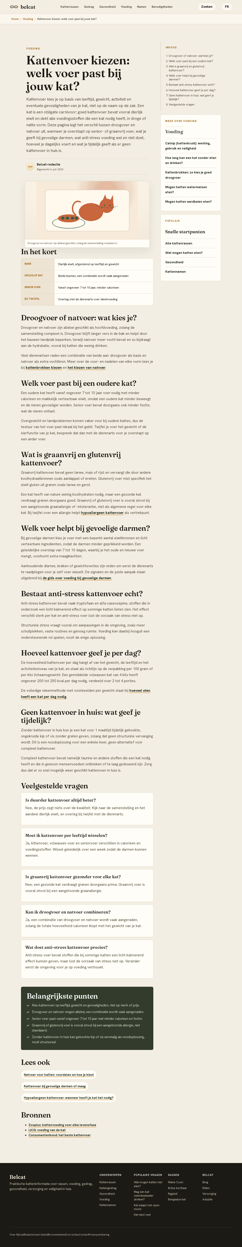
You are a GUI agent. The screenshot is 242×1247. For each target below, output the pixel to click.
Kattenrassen (69, 7)
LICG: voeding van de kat (47, 1130)
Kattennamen (175, 272)
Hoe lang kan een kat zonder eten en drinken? (190, 160)
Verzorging (209, 1194)
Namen (141, 7)
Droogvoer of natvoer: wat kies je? (191, 56)
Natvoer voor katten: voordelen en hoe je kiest (59, 1075)
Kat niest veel (142, 1215)
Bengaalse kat (177, 1199)
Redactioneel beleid (36, 1234)
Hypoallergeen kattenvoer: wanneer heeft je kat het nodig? (69, 1098)
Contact (84, 1234)
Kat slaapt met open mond (146, 1207)
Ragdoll (173, 1194)
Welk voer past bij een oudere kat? (191, 61)
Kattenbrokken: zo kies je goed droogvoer (188, 174)
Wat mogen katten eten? (184, 253)
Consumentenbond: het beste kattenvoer (60, 1135)
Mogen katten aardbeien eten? (188, 201)
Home (15, 19)
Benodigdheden (162, 7)
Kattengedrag (107, 1188)
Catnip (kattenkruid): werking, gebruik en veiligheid (187, 145)
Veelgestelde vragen (182, 104)
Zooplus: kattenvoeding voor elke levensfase (62, 1125)
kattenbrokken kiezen (44, 367)
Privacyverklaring (99, 1234)
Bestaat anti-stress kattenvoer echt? (192, 85)
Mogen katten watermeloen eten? (186, 189)
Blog (205, 1182)
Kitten (206, 1188)
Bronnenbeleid (57, 1234)
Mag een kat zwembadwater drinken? (144, 1196)
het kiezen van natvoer (86, 367)
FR (227, 7)
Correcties (72, 1234)
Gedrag (89, 7)
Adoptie (207, 1199)
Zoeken (207, 7)
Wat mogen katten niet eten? (148, 1184)
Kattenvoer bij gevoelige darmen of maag (55, 1086)
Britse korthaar (177, 1188)
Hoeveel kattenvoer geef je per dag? (192, 90)
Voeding (126, 7)
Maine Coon (175, 1182)
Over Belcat (17, 1234)
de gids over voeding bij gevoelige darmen (77, 578)
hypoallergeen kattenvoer (102, 512)
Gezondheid (107, 7)
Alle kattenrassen (178, 243)
